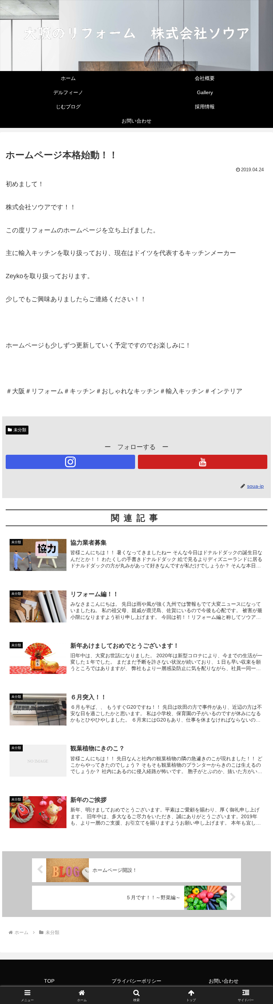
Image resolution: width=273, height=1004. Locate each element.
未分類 (20, 429)
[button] (252, 943)
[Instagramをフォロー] (70, 462)
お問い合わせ (224, 981)
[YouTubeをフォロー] (202, 462)
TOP (49, 981)
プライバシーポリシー (136, 981)
